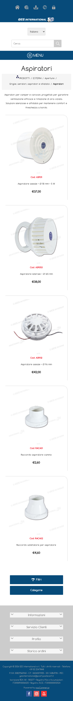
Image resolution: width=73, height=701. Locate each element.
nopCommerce (42, 687)
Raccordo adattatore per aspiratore (36, 544)
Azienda (27, 7)
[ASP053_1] (36, 236)
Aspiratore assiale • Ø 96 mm (36, 364)
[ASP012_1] (36, 326)
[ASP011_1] (36, 145)
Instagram (36, 694)
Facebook (29, 694)
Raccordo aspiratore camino (36, 454)
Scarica (36, 7)
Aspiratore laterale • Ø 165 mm (36, 273)
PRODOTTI (24, 78)
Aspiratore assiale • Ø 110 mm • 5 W (36, 183)
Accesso (55, 7)
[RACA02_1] (36, 507)
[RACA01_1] (36, 416)
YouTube (44, 694)
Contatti (46, 7)
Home (18, 7)
